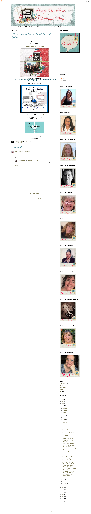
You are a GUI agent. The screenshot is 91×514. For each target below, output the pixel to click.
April (64, 479)
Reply (16, 155)
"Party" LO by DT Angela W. (68, 443)
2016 (63, 489)
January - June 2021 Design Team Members (53, 26)
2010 (63, 500)
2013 (63, 494)
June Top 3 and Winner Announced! (67, 421)
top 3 (61, 391)
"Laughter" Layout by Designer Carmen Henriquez (68, 457)
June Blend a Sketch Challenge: (34, 46)
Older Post (54, 191)
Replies (17, 157)
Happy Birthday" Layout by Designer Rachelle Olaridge (68, 463)
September (65, 414)
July (64, 417)
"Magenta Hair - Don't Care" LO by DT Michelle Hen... (68, 433)
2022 (63, 399)
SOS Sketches (39, 26)
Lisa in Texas (18, 151)
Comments (64, 80)
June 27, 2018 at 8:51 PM (33, 160)
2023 (63, 397)
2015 (63, 491)
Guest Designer (63, 383)
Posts (63, 78)
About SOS (20, 26)
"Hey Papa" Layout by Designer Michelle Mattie (68, 451)
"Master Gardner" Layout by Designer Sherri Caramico (68, 466)
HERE (44, 114)
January (64, 485)
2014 (63, 492)
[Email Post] (31, 141)
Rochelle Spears (21, 160)
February (65, 483)
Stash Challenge (63, 387)
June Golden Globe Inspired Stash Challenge (68, 475)
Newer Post (14, 191)
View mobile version (34, 193)
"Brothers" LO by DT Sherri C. (68, 438)
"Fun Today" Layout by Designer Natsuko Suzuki (69, 469)
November (65, 410)
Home (14, 26)
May (64, 477)
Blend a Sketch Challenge (20, 142)
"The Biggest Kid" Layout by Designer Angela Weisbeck (68, 472)
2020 (63, 403)
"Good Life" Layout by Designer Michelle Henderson (68, 460)
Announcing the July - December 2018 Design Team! (69, 446)
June (64, 419)
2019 (63, 405)
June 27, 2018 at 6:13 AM (26, 151)
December (65, 408)
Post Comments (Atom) (37, 198)
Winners (61, 389)
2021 (63, 401)
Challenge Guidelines (29, 26)
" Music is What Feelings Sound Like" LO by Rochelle (69, 424)
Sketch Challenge (63, 385)
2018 (63, 407)
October (64, 412)
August (64, 415)
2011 (63, 498)
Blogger (51, 511)
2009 (63, 501)
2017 (63, 487)
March (64, 481)
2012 (63, 496)
